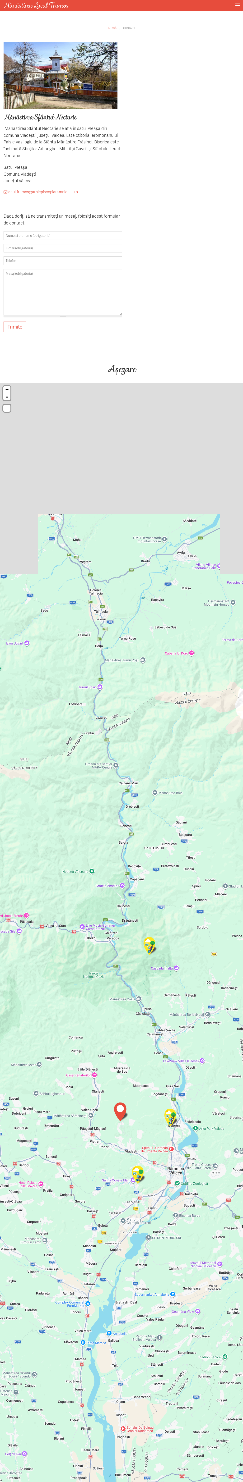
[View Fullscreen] (6, 408)
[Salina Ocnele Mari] (139, 1175)
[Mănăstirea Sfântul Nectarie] (121, 1111)
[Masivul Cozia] (151, 946)
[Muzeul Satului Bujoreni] (171, 1118)
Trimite (15, 326)
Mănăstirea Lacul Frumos (36, 5)
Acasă (112, 28)
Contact (129, 28)
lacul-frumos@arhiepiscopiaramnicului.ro (42, 191)
